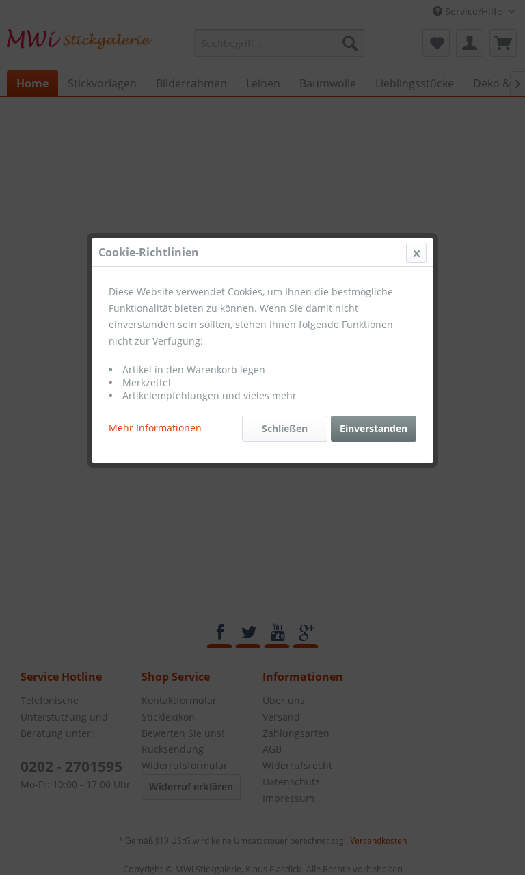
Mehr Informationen (155, 427)
